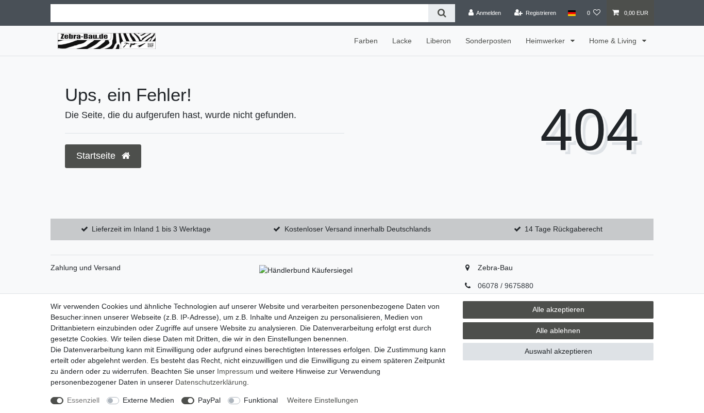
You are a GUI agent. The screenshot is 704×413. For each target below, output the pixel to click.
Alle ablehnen (558, 330)
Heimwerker (546, 41)
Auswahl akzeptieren (558, 351)
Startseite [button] (97, 156)
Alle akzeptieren (558, 309)
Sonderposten (488, 41)
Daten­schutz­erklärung (211, 382)
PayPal (209, 400)
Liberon (438, 41)
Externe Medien (148, 400)
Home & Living (614, 41)
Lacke (402, 41)
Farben (366, 41)
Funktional (261, 400)
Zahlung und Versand (86, 267)
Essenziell (83, 400)
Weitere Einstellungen (322, 400)
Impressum (235, 371)
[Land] (571, 13)
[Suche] (441, 13)
